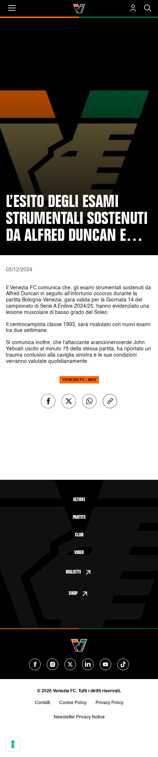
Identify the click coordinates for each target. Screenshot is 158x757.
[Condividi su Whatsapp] (89, 401)
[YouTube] (105, 664)
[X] (70, 664)
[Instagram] (52, 664)
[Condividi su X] (68, 401)
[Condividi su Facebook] (48, 401)
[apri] (12, 8)
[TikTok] (123, 664)
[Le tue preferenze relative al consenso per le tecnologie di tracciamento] (13, 744)
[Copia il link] (110, 401)
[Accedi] (133, 8)
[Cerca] (147, 8)
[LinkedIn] (88, 664)
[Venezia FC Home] (79, 8)
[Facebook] (35, 664)
